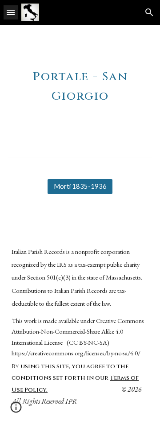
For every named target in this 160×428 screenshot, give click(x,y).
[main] (80, 83)
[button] (10, 12)
